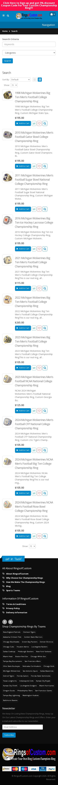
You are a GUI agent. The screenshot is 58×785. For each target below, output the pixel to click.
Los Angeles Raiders (39, 647)
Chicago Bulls (48, 666)
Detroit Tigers (8, 676)
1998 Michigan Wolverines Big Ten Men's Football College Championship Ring (32, 97)
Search (14, 31)
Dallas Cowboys (9, 651)
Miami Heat (8, 656)
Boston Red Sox (21, 656)
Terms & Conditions (16, 604)
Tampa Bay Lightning (11, 695)
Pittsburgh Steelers (25, 651)
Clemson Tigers (29, 632)
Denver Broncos (46, 642)
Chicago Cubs (8, 647)
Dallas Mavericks (46, 671)
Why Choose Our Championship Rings (24, 578)
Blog (8, 586)
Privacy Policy (13, 608)
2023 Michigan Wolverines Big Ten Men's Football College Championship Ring (32, 341)
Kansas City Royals (43, 681)
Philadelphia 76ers (24, 690)
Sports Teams (13, 590)
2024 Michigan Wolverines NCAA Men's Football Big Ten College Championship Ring (34, 464)
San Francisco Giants (43, 690)
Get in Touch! (13, 558)
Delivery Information (16, 612)
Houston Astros (23, 647)
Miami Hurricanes (46, 685)
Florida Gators (22, 676)
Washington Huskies (31, 695)
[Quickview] (34, 123)
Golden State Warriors (33, 637)
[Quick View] (44, 123)
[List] (40, 80)
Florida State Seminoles (40, 676)
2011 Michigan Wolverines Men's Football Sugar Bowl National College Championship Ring (34, 179)
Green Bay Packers (29, 642)
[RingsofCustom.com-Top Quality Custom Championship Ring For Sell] (29, 754)
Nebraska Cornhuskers (32, 666)
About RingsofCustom (17, 573)
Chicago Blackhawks (11, 642)
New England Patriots (11, 632)
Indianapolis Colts (26, 681)
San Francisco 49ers (33, 661)
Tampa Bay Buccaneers (12, 661)
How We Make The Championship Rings (25, 582)
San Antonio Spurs (30, 671)
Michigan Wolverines (11, 671)
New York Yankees (43, 651)
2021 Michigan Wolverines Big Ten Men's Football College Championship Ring (32, 262)
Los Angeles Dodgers (28, 685)
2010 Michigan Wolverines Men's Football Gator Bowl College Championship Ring (34, 137)
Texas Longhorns (10, 681)
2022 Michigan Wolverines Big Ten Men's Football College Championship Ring (32, 302)
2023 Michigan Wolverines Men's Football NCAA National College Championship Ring (34, 381)
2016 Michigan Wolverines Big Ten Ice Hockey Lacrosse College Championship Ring (34, 222)
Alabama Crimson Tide (12, 637)
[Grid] (35, 80)
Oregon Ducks (9, 690)
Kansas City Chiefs (10, 685)
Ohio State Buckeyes (11, 666)
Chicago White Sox (38, 656)
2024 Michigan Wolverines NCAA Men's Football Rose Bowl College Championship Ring (34, 506)
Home (5, 31)
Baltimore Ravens (10, 700)
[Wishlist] (39, 123)
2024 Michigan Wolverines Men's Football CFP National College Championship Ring (34, 424)
